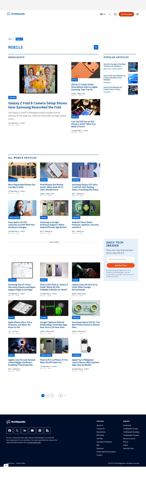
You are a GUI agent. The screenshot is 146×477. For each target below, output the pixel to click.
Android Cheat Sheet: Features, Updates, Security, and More (85, 225)
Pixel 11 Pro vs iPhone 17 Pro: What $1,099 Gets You (54, 361)
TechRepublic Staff (16, 123)
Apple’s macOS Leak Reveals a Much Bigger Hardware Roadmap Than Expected (21, 362)
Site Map (100, 439)
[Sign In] (110, 14)
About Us (100, 425)
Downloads (127, 425)
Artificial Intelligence (113, 69)
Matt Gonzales (78, 194)
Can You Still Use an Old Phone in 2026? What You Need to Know (83, 124)
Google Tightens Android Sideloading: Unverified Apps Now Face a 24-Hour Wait (53, 325)
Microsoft (107, 82)
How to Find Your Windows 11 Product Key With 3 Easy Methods (114, 78)
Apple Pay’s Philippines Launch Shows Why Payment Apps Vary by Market (85, 362)
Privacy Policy (113, 276)
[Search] (115, 14)
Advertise (100, 448)
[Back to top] (141, 470)
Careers (99, 455)
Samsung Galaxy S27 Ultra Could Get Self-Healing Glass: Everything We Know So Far (85, 187)
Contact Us (101, 429)
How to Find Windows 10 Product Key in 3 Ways (113, 88)
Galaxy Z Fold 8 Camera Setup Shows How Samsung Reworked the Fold (37, 105)
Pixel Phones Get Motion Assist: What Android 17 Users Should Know (51, 187)
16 (61, 395)
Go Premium (126, 14)
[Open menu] (138, 14)
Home (10, 39)
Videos (125, 445)
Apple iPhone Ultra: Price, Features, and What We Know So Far (20, 325)
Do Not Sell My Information (106, 452)
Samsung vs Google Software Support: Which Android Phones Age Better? (53, 225)
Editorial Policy (128, 448)
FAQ (98, 445)
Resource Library (129, 439)
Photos (125, 442)
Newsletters (101, 432)
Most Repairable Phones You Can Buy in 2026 (21, 185)
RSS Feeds (100, 435)
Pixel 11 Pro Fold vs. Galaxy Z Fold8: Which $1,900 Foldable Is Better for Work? (54, 287)
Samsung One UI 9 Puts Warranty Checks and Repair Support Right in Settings (22, 287)
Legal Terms (10, 463)
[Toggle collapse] (6, 465)
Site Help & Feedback (104, 442)
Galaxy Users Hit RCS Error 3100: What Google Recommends (85, 287)
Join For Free (121, 265)
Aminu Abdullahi (78, 93)
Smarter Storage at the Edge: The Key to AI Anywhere (115, 65)
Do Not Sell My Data (34, 442)
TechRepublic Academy (131, 432)
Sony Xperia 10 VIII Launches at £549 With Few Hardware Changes (21, 225)
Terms (131, 274)
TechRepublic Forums (130, 429)
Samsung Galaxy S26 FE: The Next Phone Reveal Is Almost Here (86, 325)
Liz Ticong (13, 331)
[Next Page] (65, 395)
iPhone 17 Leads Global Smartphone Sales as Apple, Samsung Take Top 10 (84, 87)
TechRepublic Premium (131, 435)
